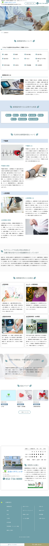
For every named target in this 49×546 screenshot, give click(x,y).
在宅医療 (9, 522)
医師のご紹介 (26, 514)
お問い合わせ (29, 3)
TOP (2, 32)
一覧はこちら (24, 412)
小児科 (8, 518)
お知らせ (41, 506)
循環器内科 (9, 506)
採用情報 (41, 514)
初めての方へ (26, 506)
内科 (8, 510)
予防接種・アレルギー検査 (13, 526)
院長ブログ (41, 510)
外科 (8, 514)
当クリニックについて (28, 510)
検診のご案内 (10, 530)
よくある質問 (26, 518)
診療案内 (9, 502)
